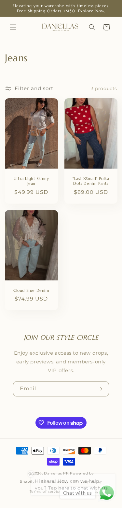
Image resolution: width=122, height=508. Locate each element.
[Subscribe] (99, 388)
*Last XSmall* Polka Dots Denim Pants (91, 181)
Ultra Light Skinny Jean (31, 181)
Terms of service (46, 491)
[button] (13, 27)
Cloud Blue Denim (31, 290)
